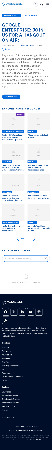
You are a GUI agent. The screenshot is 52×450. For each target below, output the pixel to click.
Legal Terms (20, 426)
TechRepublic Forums (10, 395)
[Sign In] (35, 4)
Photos (5, 410)
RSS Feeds (6, 358)
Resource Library (11, 15)
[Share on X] (3, 49)
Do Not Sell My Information (12, 377)
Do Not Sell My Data (35, 440)
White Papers (31, 15)
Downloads (6, 392)
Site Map (5, 362)
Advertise (6, 373)
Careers (5, 380)
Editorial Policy (8, 417)
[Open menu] (47, 4)
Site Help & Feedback (10, 366)
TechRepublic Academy (11, 399)
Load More (26, 238)
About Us (5, 347)
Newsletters (7, 355)
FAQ (3, 369)
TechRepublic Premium (11, 403)
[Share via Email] (9, 49)
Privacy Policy (31, 426)
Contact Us (6, 351)
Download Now (11, 97)
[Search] (41, 4)
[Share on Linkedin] (6, 49)
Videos (4, 414)
